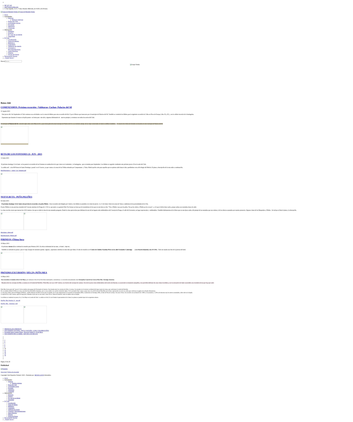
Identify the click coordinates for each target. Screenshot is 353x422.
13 (5, 353)
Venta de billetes (13, 41)
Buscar (3, 61)
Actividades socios (14, 23)
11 (5, 350)
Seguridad (11, 36)
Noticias (10, 18)
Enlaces (10, 33)
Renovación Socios (10, 56)
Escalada (11, 25)
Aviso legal (4, 372)
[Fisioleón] (4, 369)
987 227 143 (8, 5)
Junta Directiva (13, 51)
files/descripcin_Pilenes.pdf (9, 235)
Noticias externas (17, 20)
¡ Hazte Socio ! (9, 58)
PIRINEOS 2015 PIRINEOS (13, 329)
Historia (10, 53)
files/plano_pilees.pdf (7, 232)
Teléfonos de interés (14, 46)
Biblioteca (11, 43)
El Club (6, 38)
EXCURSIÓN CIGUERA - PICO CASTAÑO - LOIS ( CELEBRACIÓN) (26, 330)
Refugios (11, 31)
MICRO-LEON (39, 375)
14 (5, 355)
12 (5, 352)
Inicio (6, 15)
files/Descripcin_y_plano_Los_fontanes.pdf (13, 170)
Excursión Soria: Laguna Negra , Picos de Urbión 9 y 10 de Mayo (23, 332)
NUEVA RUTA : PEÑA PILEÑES (16, 197)
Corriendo (11, 28)
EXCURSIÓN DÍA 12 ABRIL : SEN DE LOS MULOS (21, 334)
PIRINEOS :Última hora (12, 239)
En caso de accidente (15, 35)
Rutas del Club (13, 21)
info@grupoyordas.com (11, 7)
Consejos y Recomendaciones (14, 49)
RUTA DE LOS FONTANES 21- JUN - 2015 (21, 154)
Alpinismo (11, 26)
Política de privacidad (13, 372)
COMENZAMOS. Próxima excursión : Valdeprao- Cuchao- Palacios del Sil (36, 107)
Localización (12, 40)
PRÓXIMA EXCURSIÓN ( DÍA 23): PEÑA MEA (24, 272)
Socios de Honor (13, 54)
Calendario (11, 45)
